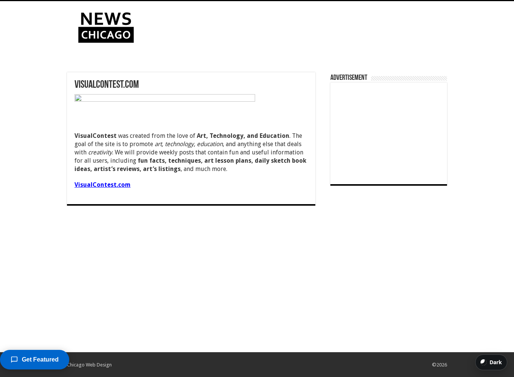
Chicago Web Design (89, 365)
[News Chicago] (106, 26)
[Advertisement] (304, 26)
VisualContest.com (103, 184)
